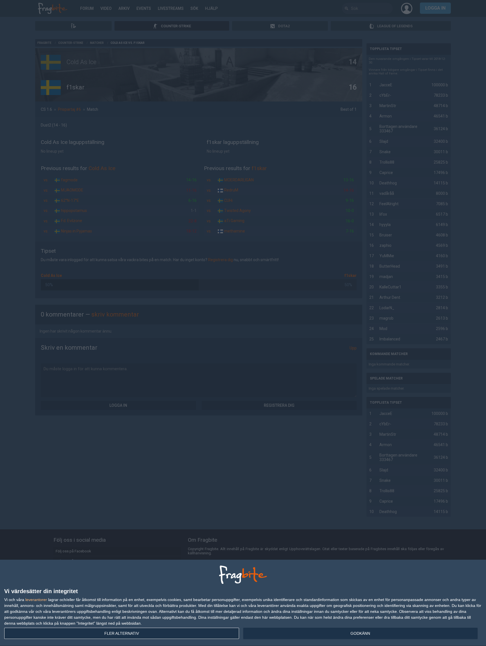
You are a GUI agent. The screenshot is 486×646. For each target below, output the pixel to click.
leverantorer (36, 600)
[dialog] (243, 603)
